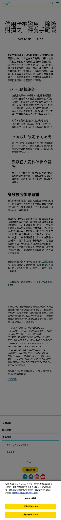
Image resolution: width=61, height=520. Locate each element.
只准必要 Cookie (30, 506)
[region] (30, 500)
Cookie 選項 (30, 498)
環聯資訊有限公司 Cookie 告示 (25, 493)
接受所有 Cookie (30, 514)
